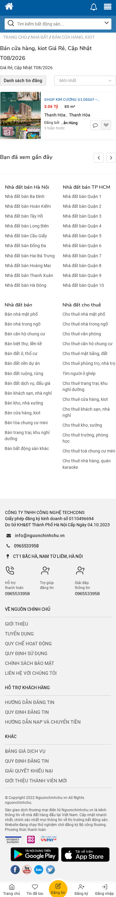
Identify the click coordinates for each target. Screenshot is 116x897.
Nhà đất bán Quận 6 (82, 245)
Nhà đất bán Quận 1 (82, 196)
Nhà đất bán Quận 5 (82, 235)
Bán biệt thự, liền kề (23, 343)
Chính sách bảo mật (29, 663)
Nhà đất (39, 37)
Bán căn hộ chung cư (25, 333)
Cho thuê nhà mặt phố (83, 314)
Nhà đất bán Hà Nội (27, 187)
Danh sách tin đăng (23, 80)
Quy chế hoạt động (28, 643)
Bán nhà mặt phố (21, 314)
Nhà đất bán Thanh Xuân (29, 275)
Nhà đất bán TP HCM (86, 187)
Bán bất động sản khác (27, 448)
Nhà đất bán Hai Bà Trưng (30, 255)
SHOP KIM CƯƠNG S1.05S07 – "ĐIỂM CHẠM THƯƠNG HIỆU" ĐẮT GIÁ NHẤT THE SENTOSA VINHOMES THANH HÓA (73, 100)
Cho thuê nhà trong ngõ (85, 324)
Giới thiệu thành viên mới (36, 781)
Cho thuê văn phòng (81, 333)
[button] (111, 158)
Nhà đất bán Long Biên (27, 225)
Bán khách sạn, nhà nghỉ (28, 393)
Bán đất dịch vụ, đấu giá (27, 383)
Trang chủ (15, 37)
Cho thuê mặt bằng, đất (85, 353)
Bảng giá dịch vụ (25, 751)
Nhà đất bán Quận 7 (82, 255)
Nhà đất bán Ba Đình (25, 196)
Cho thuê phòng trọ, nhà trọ (88, 363)
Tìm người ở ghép (79, 373)
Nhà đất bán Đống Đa (25, 245)
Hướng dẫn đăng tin (29, 702)
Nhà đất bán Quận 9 (82, 275)
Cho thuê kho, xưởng (82, 425)
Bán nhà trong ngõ (23, 324)
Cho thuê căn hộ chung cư (87, 343)
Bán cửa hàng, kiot (73, 37)
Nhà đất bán (18, 305)
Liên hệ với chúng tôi (31, 673)
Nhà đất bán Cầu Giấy (26, 235)
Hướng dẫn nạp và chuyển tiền (43, 722)
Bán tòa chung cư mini (26, 422)
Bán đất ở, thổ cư (21, 353)
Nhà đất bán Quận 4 (82, 225)
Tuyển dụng (19, 634)
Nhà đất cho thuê (81, 305)
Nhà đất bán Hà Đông (25, 285)
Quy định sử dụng (26, 653)
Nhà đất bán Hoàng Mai (28, 265)
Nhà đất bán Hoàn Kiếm (28, 206)
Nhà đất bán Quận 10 (83, 285)
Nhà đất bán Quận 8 (82, 265)
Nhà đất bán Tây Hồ (24, 216)
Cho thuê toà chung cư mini (88, 451)
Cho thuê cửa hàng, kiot (85, 399)
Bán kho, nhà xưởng (24, 403)
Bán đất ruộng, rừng (24, 373)
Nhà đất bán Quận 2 (82, 206)
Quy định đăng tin (27, 712)
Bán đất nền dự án (22, 363)
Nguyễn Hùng (69, 123)
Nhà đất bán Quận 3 (82, 216)
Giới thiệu (16, 624)
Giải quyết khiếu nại (29, 771)
